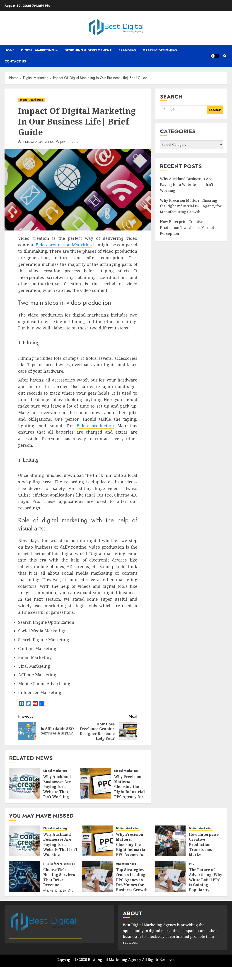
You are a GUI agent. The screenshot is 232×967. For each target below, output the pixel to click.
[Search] (224, 55)
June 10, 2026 (56, 891)
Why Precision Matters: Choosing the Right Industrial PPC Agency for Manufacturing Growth (129, 791)
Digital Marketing (37, 50)
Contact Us (15, 61)
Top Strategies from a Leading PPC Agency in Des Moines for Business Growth (131, 880)
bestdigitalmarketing (38, 142)
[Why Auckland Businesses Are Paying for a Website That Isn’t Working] (24, 783)
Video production (95, 425)
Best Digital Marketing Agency (114, 959)
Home (9, 50)
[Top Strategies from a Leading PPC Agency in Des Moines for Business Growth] (97, 876)
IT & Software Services (59, 864)
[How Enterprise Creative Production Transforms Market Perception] (170, 840)
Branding (127, 50)
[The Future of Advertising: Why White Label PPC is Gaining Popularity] (170, 876)
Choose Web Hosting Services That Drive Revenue (59, 877)
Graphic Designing (160, 50)
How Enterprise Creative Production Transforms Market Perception (187, 227)
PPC (192, 864)
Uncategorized (126, 864)
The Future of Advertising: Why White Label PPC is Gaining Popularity (205, 880)
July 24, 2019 (69, 142)
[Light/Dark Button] (215, 56)
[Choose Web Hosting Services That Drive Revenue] (24, 876)
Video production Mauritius (64, 244)
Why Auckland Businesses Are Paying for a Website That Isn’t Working (57, 786)
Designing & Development (88, 50)
